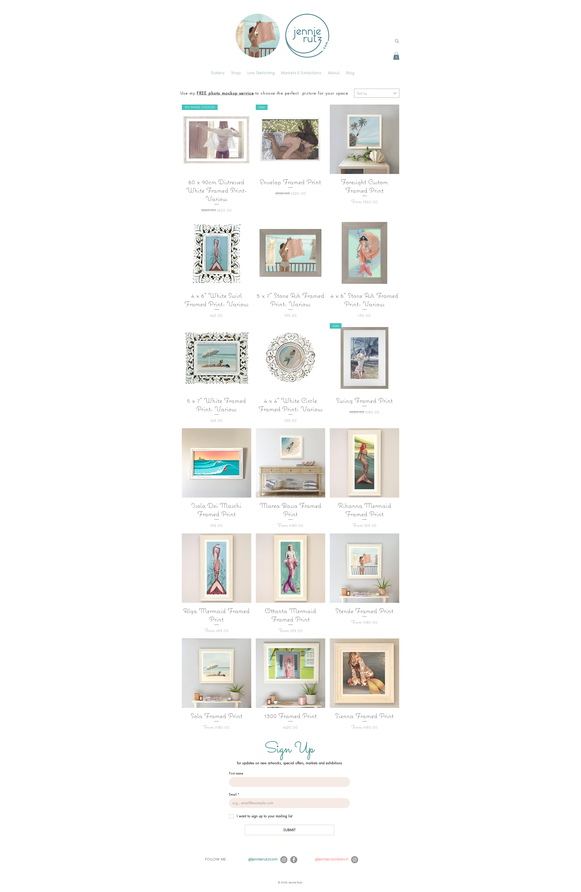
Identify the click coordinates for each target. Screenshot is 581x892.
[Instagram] (283, 859)
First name (236, 773)
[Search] (397, 41)
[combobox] (376, 93)
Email (234, 794)
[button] (396, 56)
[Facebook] (293, 859)
